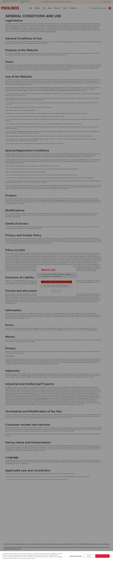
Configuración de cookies (76, 556)
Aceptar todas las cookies (102, 556)
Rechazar (89, 556)
